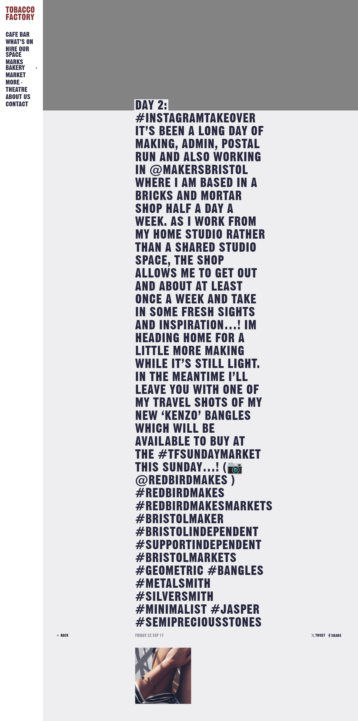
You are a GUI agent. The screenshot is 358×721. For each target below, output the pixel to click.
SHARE (336, 636)
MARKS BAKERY (15, 65)
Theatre (16, 90)
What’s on (19, 42)
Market (16, 75)
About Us (18, 97)
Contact (17, 104)
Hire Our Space (17, 52)
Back (64, 635)
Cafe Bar (17, 35)
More (13, 82)
